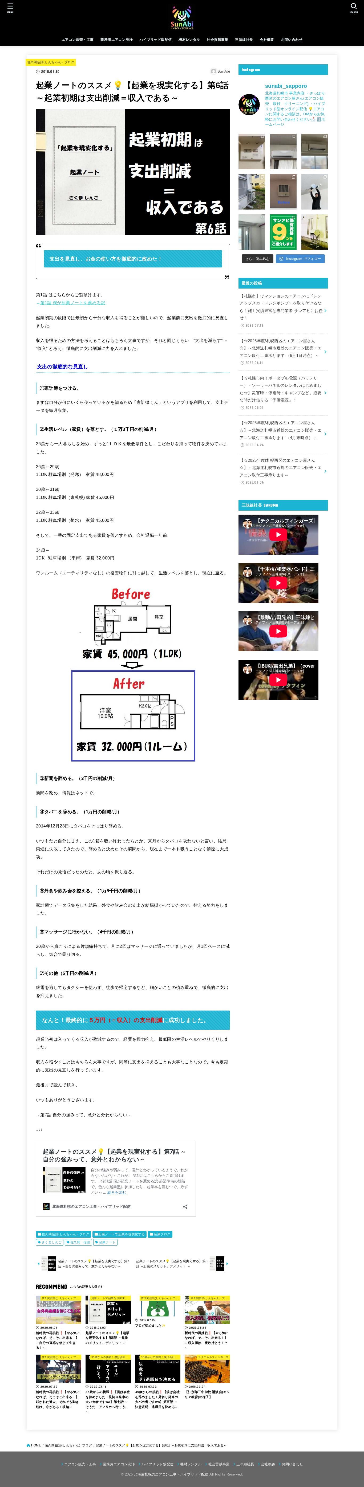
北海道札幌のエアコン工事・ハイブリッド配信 (171, 1474)
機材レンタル (189, 40)
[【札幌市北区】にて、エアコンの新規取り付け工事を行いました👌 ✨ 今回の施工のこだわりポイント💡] (251, 192)
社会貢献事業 (217, 40)
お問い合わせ (291, 40)
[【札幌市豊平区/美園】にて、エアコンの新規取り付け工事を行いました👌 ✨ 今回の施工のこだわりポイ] (314, 232)
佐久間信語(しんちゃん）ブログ (50, 62)
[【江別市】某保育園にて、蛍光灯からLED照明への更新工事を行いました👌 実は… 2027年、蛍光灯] (314, 192)
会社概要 (267, 40)
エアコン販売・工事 (78, 40)
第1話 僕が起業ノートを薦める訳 (72, 302)
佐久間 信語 (80, 1242)
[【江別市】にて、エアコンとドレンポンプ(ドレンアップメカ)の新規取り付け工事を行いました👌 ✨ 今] (314, 151)
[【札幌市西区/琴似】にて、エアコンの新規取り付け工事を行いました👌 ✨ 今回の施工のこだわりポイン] (251, 232)
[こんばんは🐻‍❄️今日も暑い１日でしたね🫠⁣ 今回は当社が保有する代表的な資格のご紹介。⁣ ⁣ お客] (283, 232)
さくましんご (51, 1242)
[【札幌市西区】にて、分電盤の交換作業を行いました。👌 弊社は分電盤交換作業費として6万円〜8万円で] (251, 151)
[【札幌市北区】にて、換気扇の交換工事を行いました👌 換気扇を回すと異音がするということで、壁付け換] (283, 192)
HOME (36, 1445)
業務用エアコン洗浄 (116, 40)
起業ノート (107, 1242)
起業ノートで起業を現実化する (121, 1234)
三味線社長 (244, 40)
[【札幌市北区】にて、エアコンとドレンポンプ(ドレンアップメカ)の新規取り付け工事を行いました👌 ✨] (283, 151)
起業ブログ (162, 1234)
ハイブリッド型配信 (156, 40)
